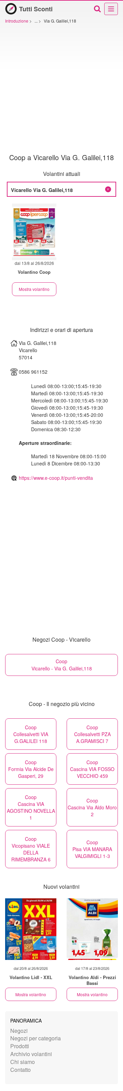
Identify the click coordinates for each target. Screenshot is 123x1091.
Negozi (19, 1031)
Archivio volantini (31, 1054)
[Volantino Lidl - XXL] (30, 929)
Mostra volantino (34, 289)
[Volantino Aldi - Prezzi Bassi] (92, 929)
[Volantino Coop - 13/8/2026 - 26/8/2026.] (34, 232)
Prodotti (19, 1046)
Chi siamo (22, 1062)
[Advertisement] (61, 88)
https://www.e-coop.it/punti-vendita (56, 477)
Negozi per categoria (35, 1038)
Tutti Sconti (36, 8)
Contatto (20, 1070)
